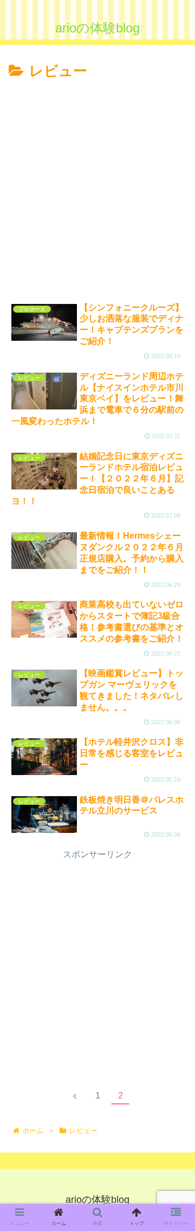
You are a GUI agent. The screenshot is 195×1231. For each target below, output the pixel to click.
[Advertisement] (97, 186)
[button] (173, 1006)
